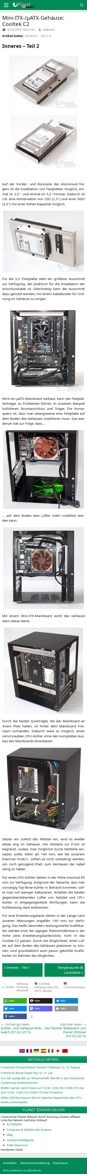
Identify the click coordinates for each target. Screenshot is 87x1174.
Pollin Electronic (17, 1145)
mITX (37, 991)
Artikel (10, 987)
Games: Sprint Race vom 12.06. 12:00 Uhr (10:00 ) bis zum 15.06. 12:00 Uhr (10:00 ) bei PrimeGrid (42, 1090)
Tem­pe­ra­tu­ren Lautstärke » (70, 970)
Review (47, 991)
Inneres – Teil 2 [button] (36, 36)
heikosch (49, 30)
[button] (15, 1001)
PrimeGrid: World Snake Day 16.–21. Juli (26, 1073)
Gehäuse (40, 987)
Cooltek (44, 984)
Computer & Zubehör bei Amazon (29, 1130)
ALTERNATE (14, 1124)
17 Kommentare (74, 987)
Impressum (60, 1163)
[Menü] (6, 5)
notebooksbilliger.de (20, 1140)
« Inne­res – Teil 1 (17, 967)
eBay (10, 1135)
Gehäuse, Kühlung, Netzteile (23, 987)
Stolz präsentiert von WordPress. (22, 1170)
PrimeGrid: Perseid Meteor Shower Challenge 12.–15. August (40, 1067)
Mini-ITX (52, 987)
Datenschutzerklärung (35, 1163)
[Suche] (81, 5)
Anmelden (10, 1163)
